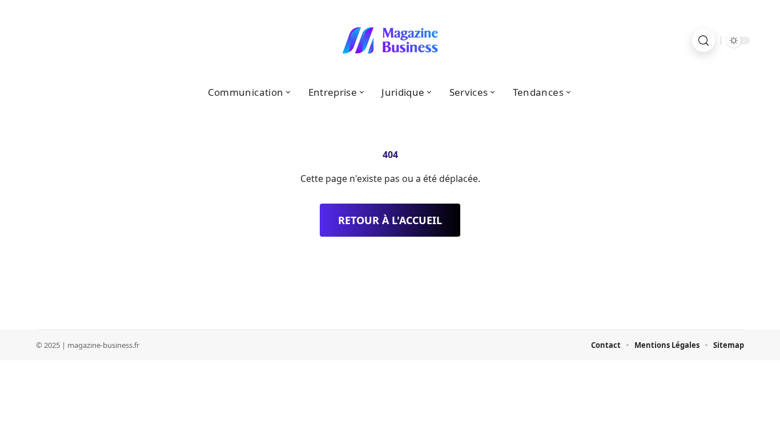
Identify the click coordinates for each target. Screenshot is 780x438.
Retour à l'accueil (390, 220)
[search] (703, 40)
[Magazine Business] (390, 40)
